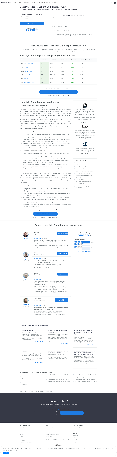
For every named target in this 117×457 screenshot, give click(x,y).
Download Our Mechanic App (80, 430)
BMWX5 (26, 78)
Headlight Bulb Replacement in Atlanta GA (32, 374)
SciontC (26, 67)
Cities (21, 436)
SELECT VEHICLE (32, 23)
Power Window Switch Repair (83, 166)
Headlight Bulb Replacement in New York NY (85, 374)
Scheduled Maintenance (26, 442)
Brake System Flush (80, 169)
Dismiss (6, 452)
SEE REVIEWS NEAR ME (85, 251)
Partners (22, 445)
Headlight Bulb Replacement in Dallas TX (58, 374)
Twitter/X (75, 439)
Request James (62, 274)
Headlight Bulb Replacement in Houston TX (59, 377)
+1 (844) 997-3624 (51, 409)
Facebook (75, 435)
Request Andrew (62, 233)
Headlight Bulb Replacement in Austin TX (84, 379)
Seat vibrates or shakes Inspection (84, 171)
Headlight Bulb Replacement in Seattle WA (85, 377)
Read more (38, 341)
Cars (21, 438)
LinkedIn (75, 437)
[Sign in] (115, 3)
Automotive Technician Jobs (80, 428)
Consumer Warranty (51, 428)
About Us (22, 428)
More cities (24, 386)
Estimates (22, 440)
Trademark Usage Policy (52, 434)
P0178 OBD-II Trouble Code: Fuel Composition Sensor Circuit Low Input (83, 332)
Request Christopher (62, 300)
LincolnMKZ (27, 75)
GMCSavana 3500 (28, 63)
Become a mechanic (51, 2)
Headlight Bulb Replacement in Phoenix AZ (32, 380)
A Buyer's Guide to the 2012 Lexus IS (32, 330)
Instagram (75, 442)
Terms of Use (49, 436)
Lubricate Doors (79, 179)
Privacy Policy (49, 432)
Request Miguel (63, 253)
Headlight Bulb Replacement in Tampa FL (58, 379)
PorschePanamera (29, 82)
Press (21, 430)
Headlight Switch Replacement (83, 173)
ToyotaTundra (28, 71)
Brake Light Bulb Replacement (83, 181)
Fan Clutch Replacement (81, 183)
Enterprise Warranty (51, 430)
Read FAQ (45, 413)
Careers (22, 434)
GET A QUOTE (72, 413)
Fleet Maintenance (24, 432)
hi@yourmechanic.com (63, 409)
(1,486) (37, 30)
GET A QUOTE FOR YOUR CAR (58, 92)
